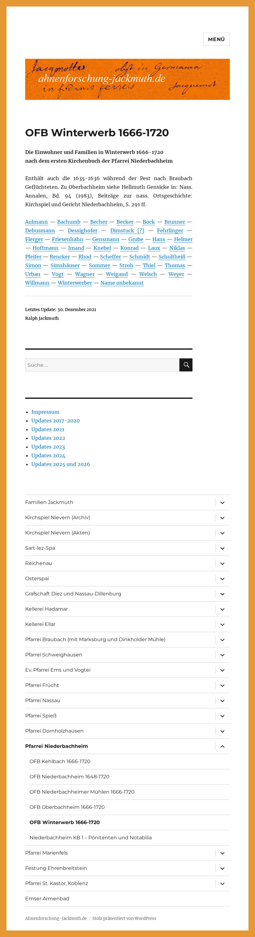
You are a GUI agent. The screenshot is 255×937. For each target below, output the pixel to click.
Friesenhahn (67, 239)
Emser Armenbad (47, 899)
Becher (98, 222)
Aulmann (36, 222)
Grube (135, 239)
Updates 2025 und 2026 (60, 464)
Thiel (149, 265)
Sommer (99, 265)
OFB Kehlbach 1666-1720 (60, 761)
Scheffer (110, 257)
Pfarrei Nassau (42, 700)
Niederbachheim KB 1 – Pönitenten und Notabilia (91, 838)
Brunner (175, 222)
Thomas (175, 265)
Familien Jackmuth (49, 502)
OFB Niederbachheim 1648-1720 (69, 777)
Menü (216, 39)
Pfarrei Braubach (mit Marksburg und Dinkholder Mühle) (95, 639)
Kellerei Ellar (40, 624)
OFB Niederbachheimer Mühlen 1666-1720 (82, 792)
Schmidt (139, 257)
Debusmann (40, 230)
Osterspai (37, 578)
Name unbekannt (122, 283)
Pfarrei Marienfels (46, 853)
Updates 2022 (48, 438)
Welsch (148, 274)
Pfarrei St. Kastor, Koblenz (56, 883)
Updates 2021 (47, 429)
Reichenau (38, 563)
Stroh (126, 265)
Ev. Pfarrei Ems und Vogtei (57, 670)
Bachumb (69, 222)
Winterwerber (75, 283)
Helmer (183, 239)
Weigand (117, 274)
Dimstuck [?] (127, 230)
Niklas (177, 248)
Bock (149, 222)
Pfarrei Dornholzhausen (54, 731)
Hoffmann (45, 248)
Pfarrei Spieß (41, 716)
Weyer (176, 274)
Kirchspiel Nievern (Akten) (57, 533)
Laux (154, 248)
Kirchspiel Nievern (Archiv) (57, 517)
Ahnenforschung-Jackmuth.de (56, 918)
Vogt (58, 274)
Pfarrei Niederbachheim (56, 746)
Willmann (37, 283)
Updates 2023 (48, 447)
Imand (76, 248)
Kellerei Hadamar (46, 609)
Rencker (60, 257)
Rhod (84, 257)
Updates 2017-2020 (55, 420)
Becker (125, 222)
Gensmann (105, 239)
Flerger (34, 239)
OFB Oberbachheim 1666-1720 (67, 807)
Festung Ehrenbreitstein (56, 868)
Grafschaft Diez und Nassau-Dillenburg (73, 594)
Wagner (85, 274)
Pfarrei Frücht (42, 685)
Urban (32, 274)
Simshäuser (65, 265)
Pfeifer (33, 257)
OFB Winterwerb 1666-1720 (65, 822)
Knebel (102, 248)
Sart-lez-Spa (40, 548)
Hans (158, 239)
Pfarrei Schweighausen (53, 655)
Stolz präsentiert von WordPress (124, 918)
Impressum (45, 412)
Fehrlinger (170, 230)
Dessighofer (82, 230)
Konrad (129, 248)
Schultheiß (172, 257)
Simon (33, 265)
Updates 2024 (48, 455)
